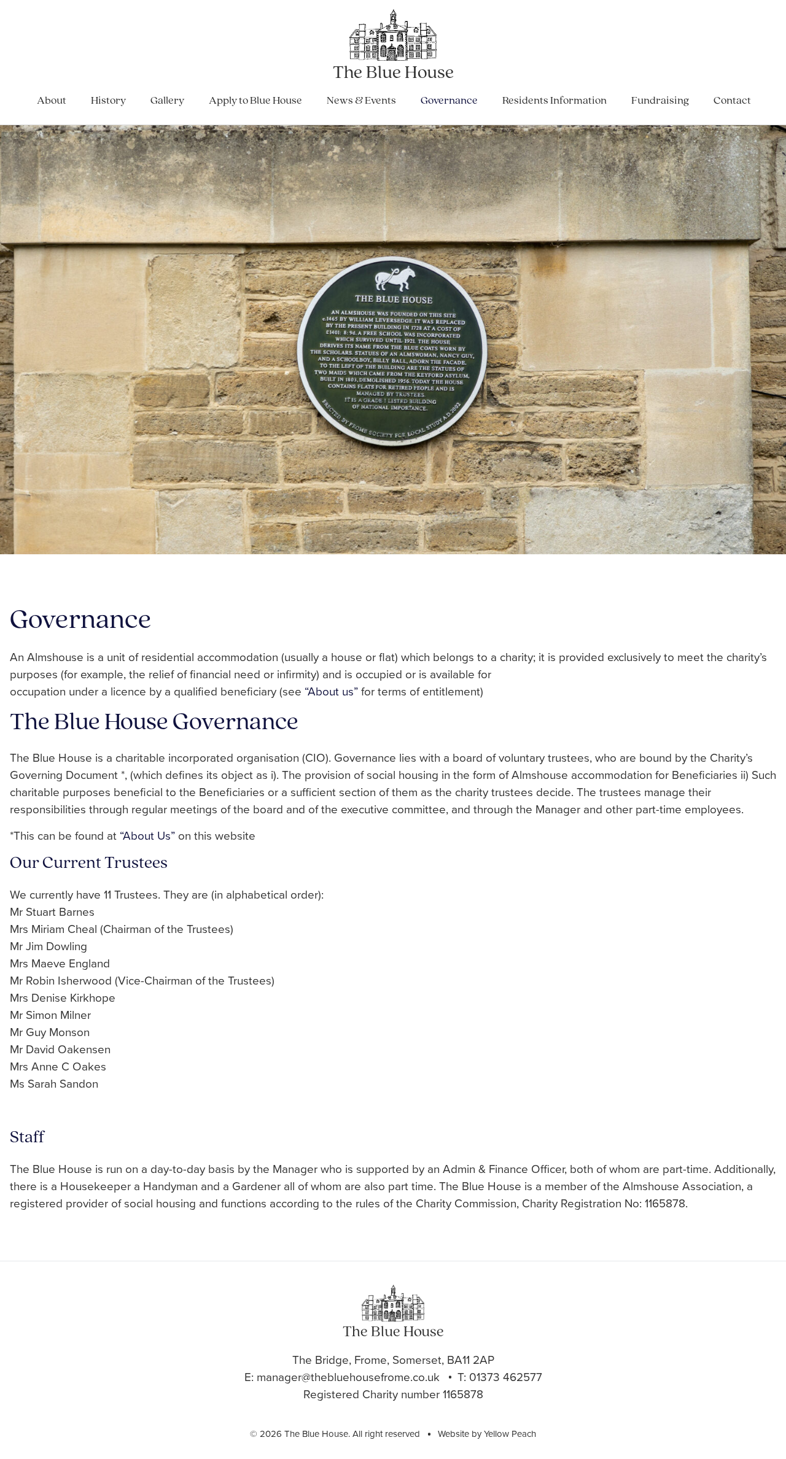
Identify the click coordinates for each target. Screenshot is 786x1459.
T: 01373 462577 (499, 1377)
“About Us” (147, 836)
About (51, 101)
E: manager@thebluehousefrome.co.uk (342, 1377)
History (108, 101)
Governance (449, 101)
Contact (732, 101)
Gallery (167, 101)
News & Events (361, 101)
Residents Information (554, 101)
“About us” (331, 691)
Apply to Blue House (255, 101)
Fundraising (660, 101)
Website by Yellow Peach (487, 1434)
